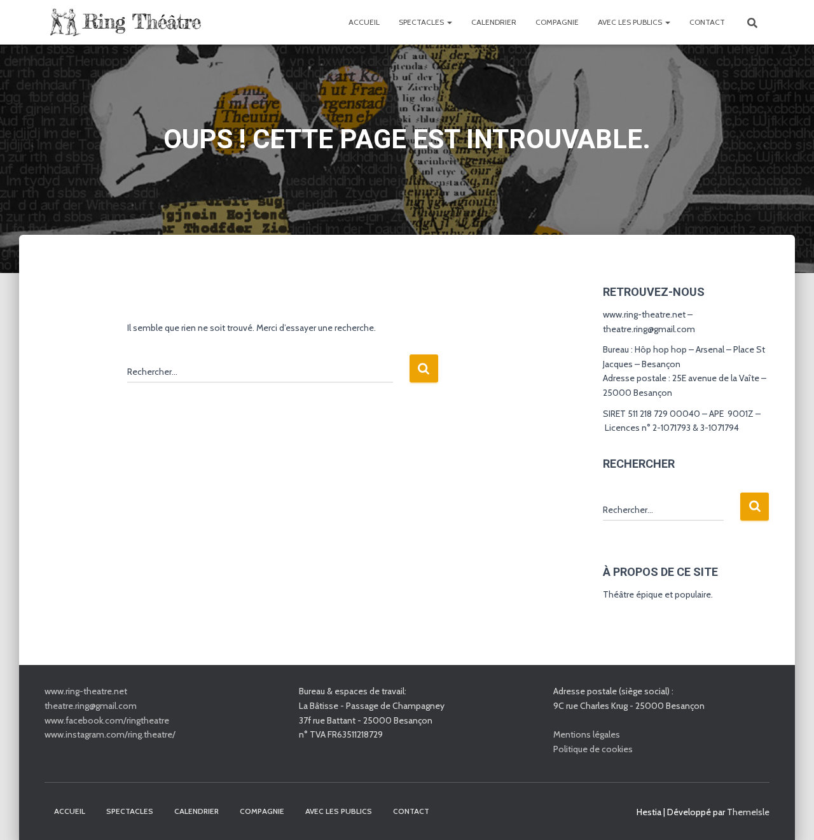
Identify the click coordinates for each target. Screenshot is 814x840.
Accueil (364, 22)
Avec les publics (631, 22)
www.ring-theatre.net (86, 691)
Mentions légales (586, 734)
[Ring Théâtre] (124, 22)
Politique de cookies (593, 749)
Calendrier (493, 22)
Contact (707, 22)
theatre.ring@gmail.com (91, 705)
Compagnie (557, 22)
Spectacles (422, 22)
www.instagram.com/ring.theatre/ (110, 734)
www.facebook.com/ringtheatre (107, 720)
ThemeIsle (748, 812)
